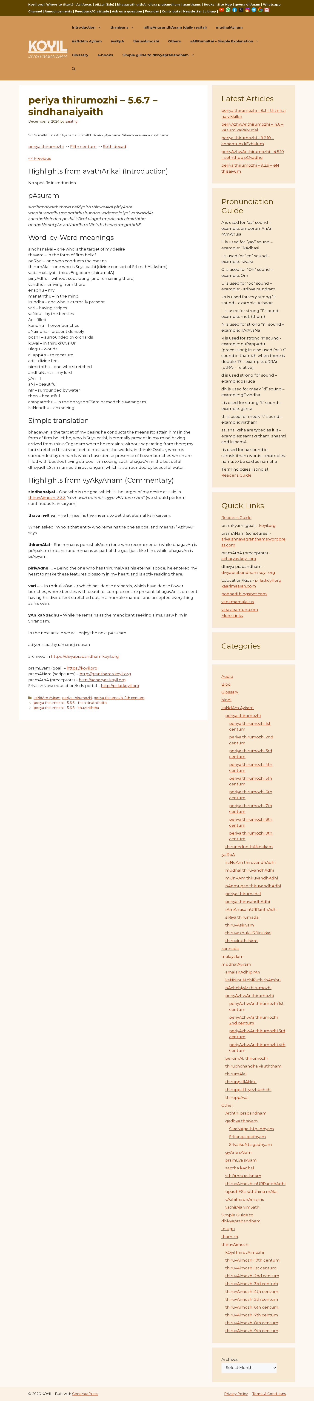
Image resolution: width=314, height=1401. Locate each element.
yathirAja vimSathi (242, 1207)
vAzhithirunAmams (244, 1199)
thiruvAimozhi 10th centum (252, 1260)
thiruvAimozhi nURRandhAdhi (255, 1183)
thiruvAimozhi (146, 41)
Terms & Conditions (269, 1394)
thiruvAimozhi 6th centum (251, 1307)
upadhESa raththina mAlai (251, 1191)
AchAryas (84, 4)
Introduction (83, 27)
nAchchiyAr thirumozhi (248, 987)
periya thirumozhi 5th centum (119, 698)
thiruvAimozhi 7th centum (251, 1315)
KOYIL (47, 45)
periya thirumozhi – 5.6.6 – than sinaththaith (70, 703)
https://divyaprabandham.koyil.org (85, 656)
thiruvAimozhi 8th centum (251, 1323)
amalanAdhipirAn (242, 972)
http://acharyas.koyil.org (102, 680)
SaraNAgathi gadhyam (251, 1129)
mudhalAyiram (229, 27)
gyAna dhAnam (247, 4)
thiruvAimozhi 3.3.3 (47, 497)
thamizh (229, 1236)
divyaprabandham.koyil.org (248, 572)
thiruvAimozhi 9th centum (251, 1330)
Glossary (80, 55)
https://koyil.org (82, 668)
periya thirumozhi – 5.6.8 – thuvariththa (66, 708)
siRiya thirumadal (242, 917)
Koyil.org (35, 4)
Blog (226, 684)
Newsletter (192, 11)
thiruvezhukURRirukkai (248, 933)
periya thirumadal (243, 893)
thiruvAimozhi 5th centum (251, 1299)
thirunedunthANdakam (249, 846)
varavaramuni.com (239, 609)
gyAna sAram (238, 1152)
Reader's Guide (236, 475)
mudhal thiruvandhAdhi (249, 870)
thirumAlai (235, 1074)
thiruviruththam (241, 940)
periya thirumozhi (46, 146)
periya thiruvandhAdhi (247, 901)
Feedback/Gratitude (92, 11)
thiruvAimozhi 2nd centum (252, 1276)
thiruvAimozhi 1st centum (251, 1268)
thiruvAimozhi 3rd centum (251, 1283)
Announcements (58, 11)
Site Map (224, 4)
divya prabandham (164, 4)
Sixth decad (114, 146)
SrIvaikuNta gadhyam (250, 1144)
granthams (192, 4)
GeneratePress (85, 1394)
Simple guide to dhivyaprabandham (155, 55)
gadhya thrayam (241, 1121)
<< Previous (39, 158)
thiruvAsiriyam (239, 925)
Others (174, 41)
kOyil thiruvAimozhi (244, 1252)
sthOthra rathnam (243, 1176)
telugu (228, 1229)
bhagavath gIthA (131, 4)
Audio (227, 676)
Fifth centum (83, 146)
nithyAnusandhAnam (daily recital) (175, 27)
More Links (232, 615)
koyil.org (267, 525)
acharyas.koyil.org (238, 558)
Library (210, 11)
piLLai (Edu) (104, 4)
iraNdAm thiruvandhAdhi (250, 862)
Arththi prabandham (246, 1113)
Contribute (171, 11)
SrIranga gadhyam (247, 1136)
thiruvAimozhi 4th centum (251, 1291)
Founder (152, 11)
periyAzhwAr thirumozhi (249, 995)
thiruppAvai (236, 1097)
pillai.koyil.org (268, 580)
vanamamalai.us (237, 601)
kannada (230, 948)
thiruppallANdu (241, 1082)
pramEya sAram (241, 1160)
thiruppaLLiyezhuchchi (248, 1089)
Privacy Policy (236, 1394)
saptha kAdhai (239, 1168)
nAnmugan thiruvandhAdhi (253, 886)
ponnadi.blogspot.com (244, 594)
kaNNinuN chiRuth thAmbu (253, 980)
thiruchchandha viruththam (253, 1066)
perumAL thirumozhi (246, 1058)
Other (227, 1105)
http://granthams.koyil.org (105, 674)
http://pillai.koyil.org (120, 685)
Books (209, 4)
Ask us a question (127, 11)
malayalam (232, 956)
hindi (226, 700)
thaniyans (119, 27)
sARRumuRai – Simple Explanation (221, 41)
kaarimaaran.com (238, 586)
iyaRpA (117, 41)
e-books (105, 55)
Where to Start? (60, 4)
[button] (73, 69)
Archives (229, 1359)
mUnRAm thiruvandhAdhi (251, 878)
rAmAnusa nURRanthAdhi (251, 909)
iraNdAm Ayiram (87, 41)
